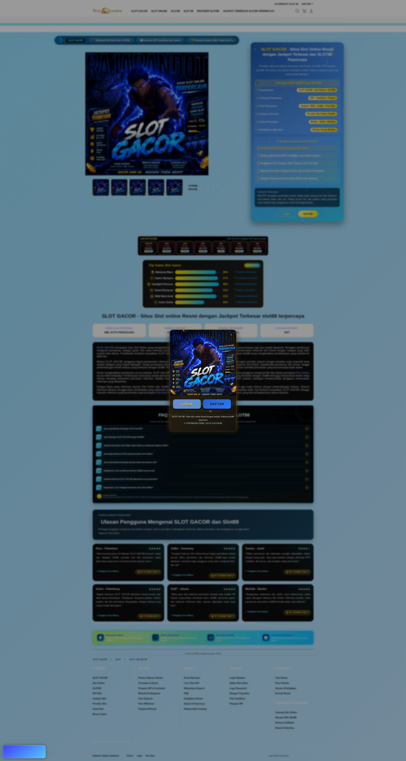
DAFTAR (217, 404)
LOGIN (187, 404)
